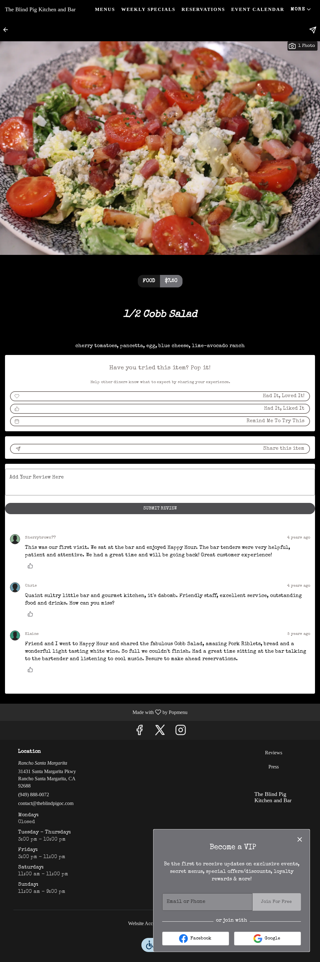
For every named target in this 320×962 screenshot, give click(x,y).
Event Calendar (257, 9)
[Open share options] (313, 30)
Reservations (203, 9)
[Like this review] (32, 566)
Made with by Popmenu (96, 712)
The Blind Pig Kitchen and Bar (271, 800)
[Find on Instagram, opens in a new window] (180, 732)
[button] (301, 9)
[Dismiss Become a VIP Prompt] (299, 839)
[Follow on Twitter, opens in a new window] (160, 732)
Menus (105, 9)
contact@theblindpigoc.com (45, 803)
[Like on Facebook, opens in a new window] (139, 732)
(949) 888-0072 (33, 794)
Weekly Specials (148, 9)
